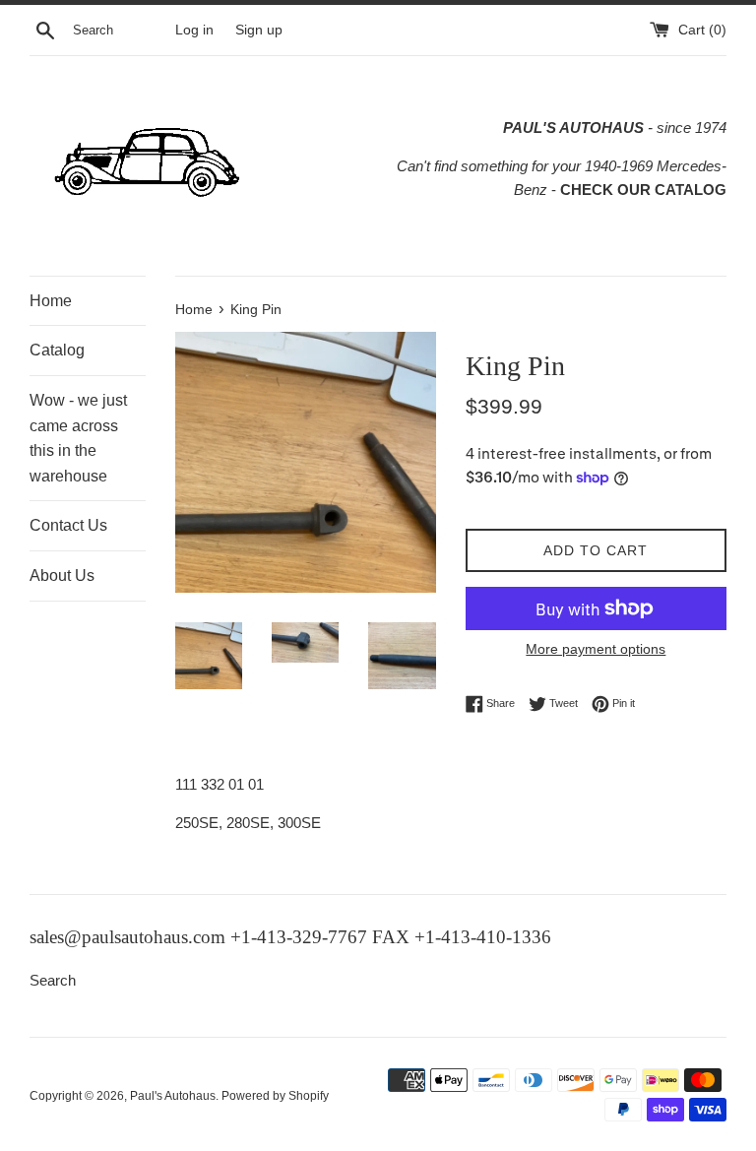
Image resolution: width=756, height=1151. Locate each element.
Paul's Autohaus (173, 1096)
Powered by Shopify (275, 1096)
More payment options (595, 649)
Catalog (57, 350)
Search (53, 980)
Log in (194, 30)
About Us (62, 575)
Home (51, 300)
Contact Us (68, 525)
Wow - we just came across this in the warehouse (78, 438)
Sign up (259, 30)
